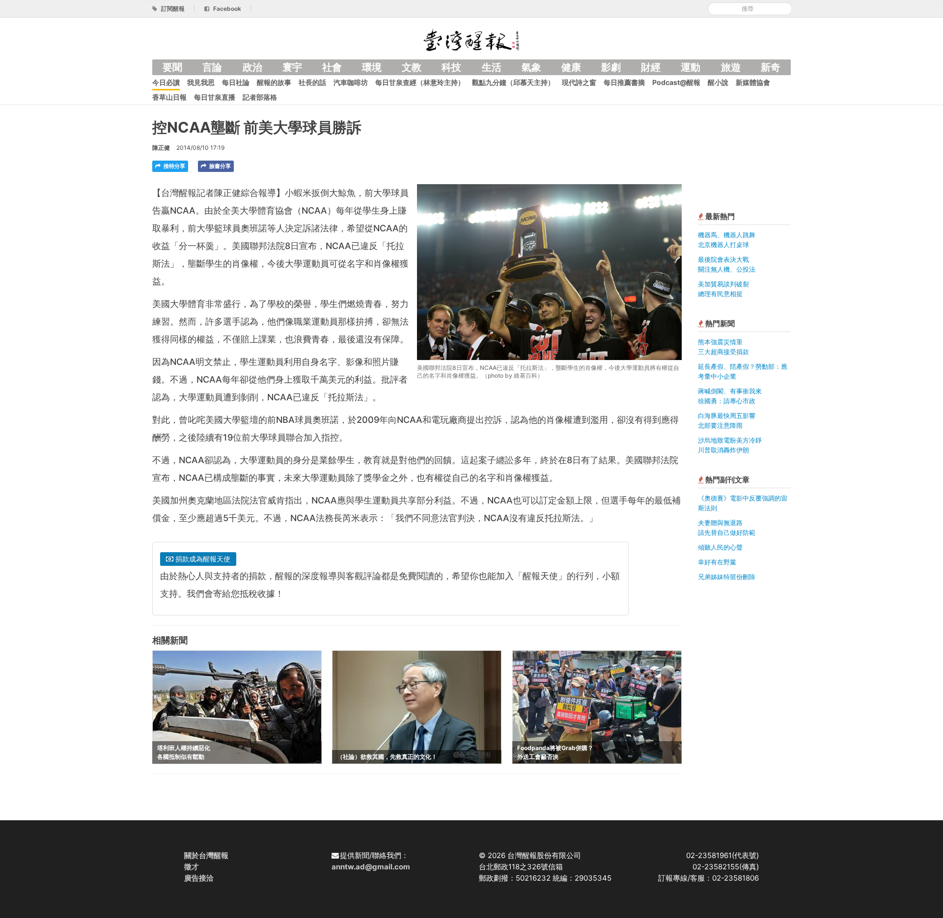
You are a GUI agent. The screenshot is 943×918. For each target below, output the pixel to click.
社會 (332, 67)
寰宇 (292, 67)
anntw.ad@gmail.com (371, 866)
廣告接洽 (199, 878)
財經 (651, 67)
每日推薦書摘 (624, 82)
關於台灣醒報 (206, 855)
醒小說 (718, 82)
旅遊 (731, 67)
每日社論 (236, 82)
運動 (690, 67)
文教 (411, 67)
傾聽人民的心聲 (720, 547)
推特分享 (173, 166)
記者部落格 (260, 97)
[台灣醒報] (471, 39)
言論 (212, 67)
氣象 (531, 67)
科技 (451, 67)
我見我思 (201, 82)
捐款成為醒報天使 (201, 559)
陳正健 (161, 147)
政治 (252, 67)
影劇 (611, 67)
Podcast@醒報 (676, 82)
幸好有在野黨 (717, 562)
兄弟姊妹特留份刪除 (726, 577)
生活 (491, 67)
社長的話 (312, 82)
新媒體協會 (753, 82)
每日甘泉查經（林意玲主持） (420, 82)
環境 (372, 67)
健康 (571, 67)
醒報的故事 (274, 82)
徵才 (191, 866)
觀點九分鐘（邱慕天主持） (513, 82)
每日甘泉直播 (214, 97)
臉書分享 (219, 166)
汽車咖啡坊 (350, 82)
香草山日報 (169, 97)
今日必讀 (166, 82)
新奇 (770, 67)
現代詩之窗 (579, 82)
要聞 (172, 67)
